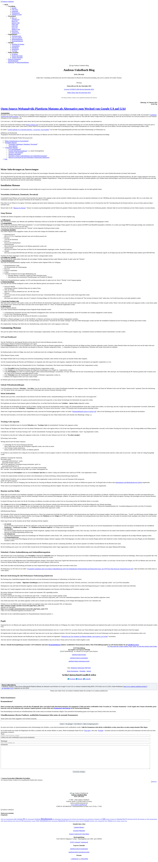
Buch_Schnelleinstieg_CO (90, 819)
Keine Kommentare (72, 671)
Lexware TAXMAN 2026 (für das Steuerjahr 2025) (79, 89)
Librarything (85, 834)
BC (24, 819)
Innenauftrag (142, 819)
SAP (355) (15, 26)
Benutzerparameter (31, 819)
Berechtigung (38, 819)
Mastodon (82, 830)
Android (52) (15, 19)
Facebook (71, 679)
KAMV (148, 819)
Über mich (15, 9)
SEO (89, 668)
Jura (145, 819)
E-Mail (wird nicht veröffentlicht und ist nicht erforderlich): (18, 737)
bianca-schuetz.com (32, 124)
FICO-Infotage (130, 819)
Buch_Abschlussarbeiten (56, 819)
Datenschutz (81, 668)
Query (38, 821)
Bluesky (79, 679)
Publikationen (16, 13)
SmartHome (15, 47)
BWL (27, 819)
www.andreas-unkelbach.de (79, 804)
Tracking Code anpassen (16, 152)
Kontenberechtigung (153, 819)
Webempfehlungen (17, 39)
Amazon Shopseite (17, 57)
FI (126, 819)
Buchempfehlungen (17, 41)
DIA (116, 819)
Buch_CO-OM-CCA (73, 819)
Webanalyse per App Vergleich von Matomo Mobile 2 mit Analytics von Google (84, 636)
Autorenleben (16, 46)
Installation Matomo (11, 142)
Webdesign (74, 668)
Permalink (82, 671)
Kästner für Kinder (17, 56)
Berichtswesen (46, 819)
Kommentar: (4, 744)
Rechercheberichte (44, 821)
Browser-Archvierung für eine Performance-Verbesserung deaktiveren (29, 157)
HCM (134, 819)
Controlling (108, 819)
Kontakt (14, 8)
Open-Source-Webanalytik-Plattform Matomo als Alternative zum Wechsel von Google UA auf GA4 (63, 108)
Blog (14, 18)
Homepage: (4, 741)
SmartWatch (15, 49)
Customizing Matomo (11, 147)
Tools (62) (15, 28)
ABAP (2, 819)
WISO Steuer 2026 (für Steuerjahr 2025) (79, 92)
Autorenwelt (77, 834)
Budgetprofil (97, 819)
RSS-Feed (15, 31)
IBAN (136, 819)
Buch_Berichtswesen (65, 819)
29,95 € (72, 842)
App (15, 819)
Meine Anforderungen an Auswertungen (16, 141)
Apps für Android (17, 37)
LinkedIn (87, 679)
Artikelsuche (16, 33)
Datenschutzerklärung (22, 62)
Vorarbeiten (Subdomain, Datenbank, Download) (23, 144)
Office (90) (15, 24)
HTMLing (15, 54)
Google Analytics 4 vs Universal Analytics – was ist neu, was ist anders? (28, 129)
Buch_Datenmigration (81, 819)
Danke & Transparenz (14, 59)
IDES (139, 819)
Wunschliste (83, 859)
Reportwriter (62, 821)
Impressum (11, 62)
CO (103, 819)
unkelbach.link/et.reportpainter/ (79, 658)
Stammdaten (86, 821)
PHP (86, 668)
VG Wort (14, 51)
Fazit (5, 159)
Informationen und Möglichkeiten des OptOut (128, 482)
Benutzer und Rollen (15, 154)
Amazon (71, 834)
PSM (22, 821)
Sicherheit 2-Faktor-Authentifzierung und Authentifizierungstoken (28, 156)
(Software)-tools (16, 36)
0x (108, 646)
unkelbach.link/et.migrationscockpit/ (79, 661)
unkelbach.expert (17, 14)
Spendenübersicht (13, 61)
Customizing (112, 819)
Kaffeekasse (74, 859)
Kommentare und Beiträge (62, 708)
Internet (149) (16, 23)
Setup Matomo (13, 146)
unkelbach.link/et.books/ (79, 654)
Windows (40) (16, 29)
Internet (89, 671)
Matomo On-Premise (20, 208)
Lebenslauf (15, 11)
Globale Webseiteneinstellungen (18, 151)
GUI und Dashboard (15, 149)
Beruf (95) (15, 21)
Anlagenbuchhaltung (10, 819)
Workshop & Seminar (18, 44)
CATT (101, 819)
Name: (3, 734)
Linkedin (76, 827)
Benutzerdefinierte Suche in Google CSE (84, 411)
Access (4, 819)
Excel (124, 819)
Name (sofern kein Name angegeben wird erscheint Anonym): (19, 718)
